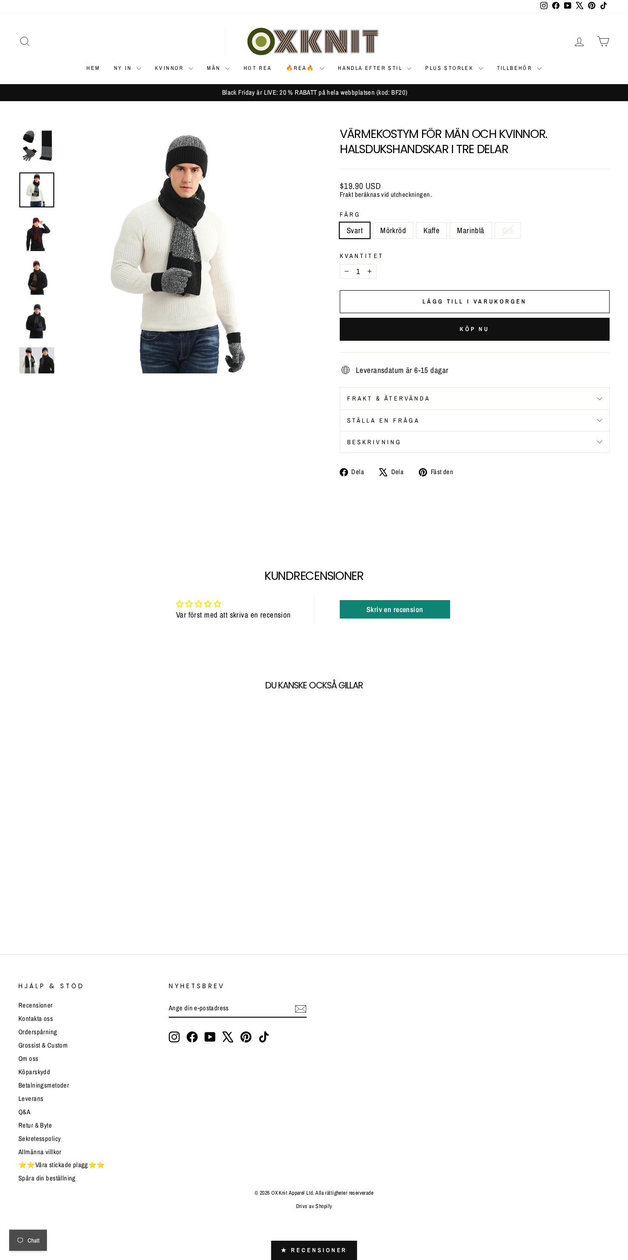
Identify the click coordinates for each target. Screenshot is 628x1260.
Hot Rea (258, 68)
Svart (355, 230)
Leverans (30, 1098)
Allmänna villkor (40, 1152)
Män (215, 68)
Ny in (124, 68)
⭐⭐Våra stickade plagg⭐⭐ (61, 1164)
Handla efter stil (371, 68)
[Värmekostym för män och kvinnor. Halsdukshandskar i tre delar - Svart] (24, 899)
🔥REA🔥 (301, 68)
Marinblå (470, 230)
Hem (93, 68)
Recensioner (35, 1005)
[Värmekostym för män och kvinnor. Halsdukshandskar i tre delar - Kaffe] (49, 899)
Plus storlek (450, 68)
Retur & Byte (35, 1125)
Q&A (24, 1112)
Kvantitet (362, 255)
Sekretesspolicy (39, 1138)
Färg (350, 214)
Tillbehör (516, 68)
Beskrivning (374, 442)
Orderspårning (37, 1032)
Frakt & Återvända (388, 398)
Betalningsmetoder (43, 1085)
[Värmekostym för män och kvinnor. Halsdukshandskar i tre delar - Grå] (74, 899)
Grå (508, 230)
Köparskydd (34, 1072)
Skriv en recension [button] (394, 609)
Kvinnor (170, 68)
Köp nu (475, 329)
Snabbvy (88, 844)
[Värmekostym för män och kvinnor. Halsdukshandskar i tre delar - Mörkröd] (37, 899)
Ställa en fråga (383, 420)
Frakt (346, 194)
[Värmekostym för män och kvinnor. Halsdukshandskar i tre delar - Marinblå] (61, 899)
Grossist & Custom (43, 1045)
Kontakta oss (35, 1018)
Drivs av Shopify (314, 1206)
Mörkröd (393, 230)
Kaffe (431, 230)
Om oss (28, 1058)
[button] (166, 1174)
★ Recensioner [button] (314, 1250)
